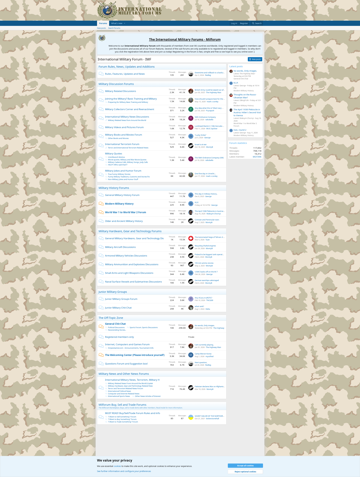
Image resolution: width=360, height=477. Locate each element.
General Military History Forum (122, 195)
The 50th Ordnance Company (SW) (209, 157)
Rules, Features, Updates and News (125, 73)
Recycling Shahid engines (205, 245)
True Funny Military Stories (119, 174)
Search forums (114, 28)
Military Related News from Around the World (127, 120)
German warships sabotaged (207, 280)
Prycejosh (210, 110)
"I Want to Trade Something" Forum (123, 421)
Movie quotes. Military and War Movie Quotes (127, 159)
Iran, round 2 (240, 129)
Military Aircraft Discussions (120, 247)
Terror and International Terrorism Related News (128, 147)
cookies (117, 466)
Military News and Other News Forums (124, 374)
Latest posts (236, 66)
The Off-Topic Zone (111, 318)
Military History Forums (114, 188)
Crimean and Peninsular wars (207, 219)
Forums (103, 23)
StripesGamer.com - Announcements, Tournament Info (131, 348)
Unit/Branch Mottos (116, 157)
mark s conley (212, 101)
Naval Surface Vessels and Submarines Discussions (133, 281)
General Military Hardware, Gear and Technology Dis (134, 238)
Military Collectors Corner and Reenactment (129, 109)
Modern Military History (119, 203)
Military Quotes (113, 153)
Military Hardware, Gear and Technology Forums (130, 231)
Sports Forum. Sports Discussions (144, 327)
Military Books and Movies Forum (123, 134)
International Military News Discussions (127, 116)
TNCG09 (209, 300)
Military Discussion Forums (116, 84)
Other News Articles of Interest (148, 396)
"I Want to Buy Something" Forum (122, 419)
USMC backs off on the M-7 (206, 271)
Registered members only (119, 336)
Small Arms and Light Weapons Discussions (129, 272)
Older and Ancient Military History (124, 221)
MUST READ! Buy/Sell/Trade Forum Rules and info (132, 413)
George (207, 137)
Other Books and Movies (118, 138)
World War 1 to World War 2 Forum (125, 212)
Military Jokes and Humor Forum (123, 170)
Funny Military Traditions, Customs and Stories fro (129, 176)
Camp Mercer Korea (203, 353)
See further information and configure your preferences (124, 471)
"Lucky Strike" (200, 135)
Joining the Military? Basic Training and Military (131, 98)
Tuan (208, 239)
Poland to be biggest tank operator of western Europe (217, 254)
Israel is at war (201, 144)
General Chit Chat (115, 323)
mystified (209, 356)
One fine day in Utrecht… (205, 173)
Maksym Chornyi (214, 213)
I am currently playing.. (204, 344)
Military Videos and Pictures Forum (124, 127)
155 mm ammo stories (204, 263)
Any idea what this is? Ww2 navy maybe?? (212, 108)
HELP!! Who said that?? (117, 164)
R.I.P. (197, 202)
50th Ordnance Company (205, 117)
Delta (208, 309)
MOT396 (257, 156)
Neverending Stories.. (117, 330)
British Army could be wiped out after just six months (217, 90)
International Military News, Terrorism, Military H (132, 379)
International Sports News (119, 396)
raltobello (209, 119)
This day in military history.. (206, 194)
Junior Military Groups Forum (121, 299)
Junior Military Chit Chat (118, 307)
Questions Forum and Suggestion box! (126, 363)
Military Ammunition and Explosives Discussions (131, 264)
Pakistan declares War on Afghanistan (210, 386)
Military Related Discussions (120, 91)
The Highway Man (213, 92)
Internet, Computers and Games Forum (127, 344)
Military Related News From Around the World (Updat (130, 383)
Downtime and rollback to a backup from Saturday (216, 72)
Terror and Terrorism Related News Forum (125, 388)
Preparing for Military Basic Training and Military (128, 102)
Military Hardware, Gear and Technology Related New (130, 386)
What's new (116, 23)
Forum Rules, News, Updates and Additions (127, 66)
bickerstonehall (212, 418)
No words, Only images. (205, 325)
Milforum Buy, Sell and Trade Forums (122, 405)
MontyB (209, 147)
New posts (101, 28)
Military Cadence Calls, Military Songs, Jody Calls (128, 162)
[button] (125, 23)
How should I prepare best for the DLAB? (212, 99)
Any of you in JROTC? (203, 297)
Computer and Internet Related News (123, 393)
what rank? (199, 306)
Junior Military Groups (113, 292)
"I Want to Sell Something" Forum (122, 416)
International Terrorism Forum (122, 144)
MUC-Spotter (211, 128)
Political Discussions (116, 327)
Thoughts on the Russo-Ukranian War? (245, 96)
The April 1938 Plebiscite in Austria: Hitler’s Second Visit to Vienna (222, 211)
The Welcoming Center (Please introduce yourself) (135, 355)
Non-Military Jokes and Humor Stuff (123, 179)
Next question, (201, 362)
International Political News (119, 391)
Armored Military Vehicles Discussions (126, 255)
